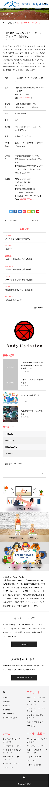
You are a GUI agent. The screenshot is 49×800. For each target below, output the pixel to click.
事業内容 (6, 705)
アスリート (33, 692)
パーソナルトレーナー (36, 697)
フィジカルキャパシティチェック (12, 740)
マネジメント (32, 726)
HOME (4, 692)
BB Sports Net (8, 714)
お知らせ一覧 (38, 308)
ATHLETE (9, 434)
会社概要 (6, 710)
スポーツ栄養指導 (34, 765)
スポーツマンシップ (35, 722)
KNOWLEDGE (11, 447)
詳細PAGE (24, 644)
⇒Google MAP (25, 98)
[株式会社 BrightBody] (26, 4)
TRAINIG (9, 453)
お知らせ (6, 701)
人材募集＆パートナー (24, 677)
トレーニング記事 (10, 718)
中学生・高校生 (36, 733)
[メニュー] (44, 4)
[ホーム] (3, 23)
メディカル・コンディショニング (36, 709)
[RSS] (24, 777)
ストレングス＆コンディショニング (36, 702)
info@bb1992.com (27, 199)
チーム (6, 733)
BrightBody (9, 440)
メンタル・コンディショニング (36, 716)
